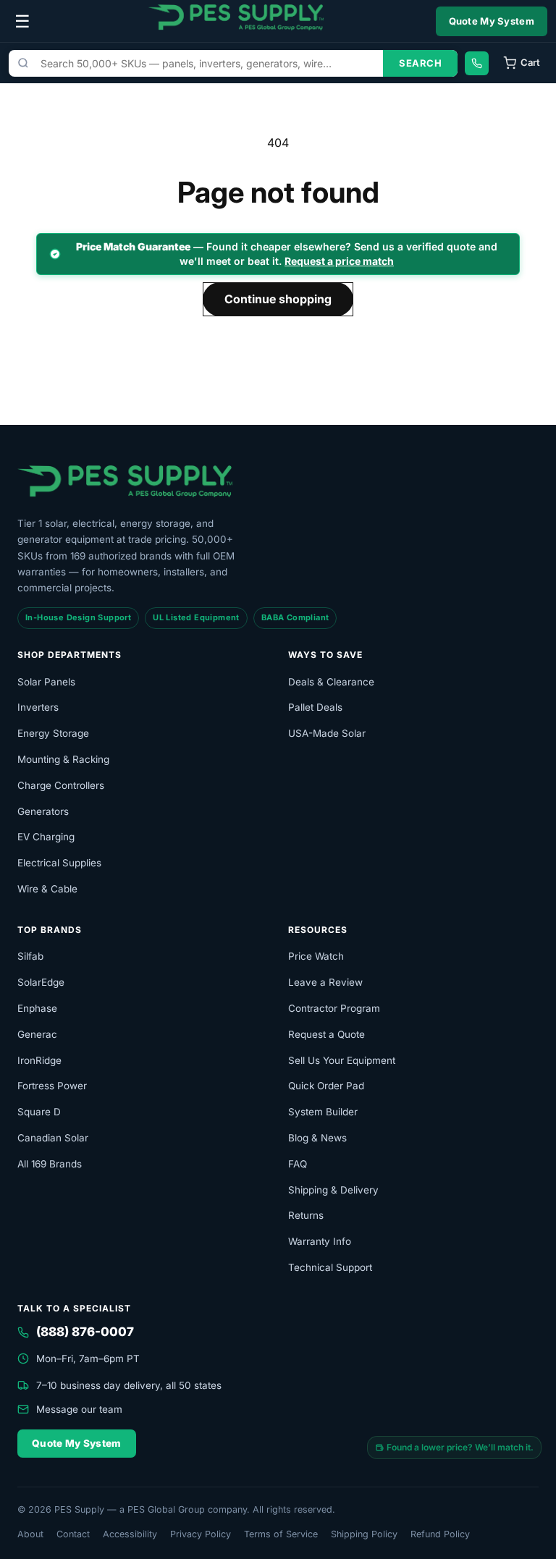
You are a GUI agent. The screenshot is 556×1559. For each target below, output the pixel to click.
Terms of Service (281, 1534)
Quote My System (492, 21)
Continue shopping (278, 299)
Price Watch (316, 956)
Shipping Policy (364, 1534)
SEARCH (420, 63)
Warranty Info (319, 1241)
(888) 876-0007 (85, 1331)
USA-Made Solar (327, 733)
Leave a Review (325, 982)
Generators (43, 811)
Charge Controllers (60, 785)
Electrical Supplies (59, 863)
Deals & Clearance (331, 682)
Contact (73, 1534)
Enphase (37, 1008)
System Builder (323, 1112)
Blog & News (317, 1138)
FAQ (297, 1164)
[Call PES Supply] (477, 63)
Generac (37, 1034)
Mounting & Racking (63, 759)
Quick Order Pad (326, 1085)
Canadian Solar (52, 1138)
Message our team (79, 1409)
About (30, 1534)
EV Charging (46, 836)
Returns (306, 1215)
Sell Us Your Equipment (341, 1060)
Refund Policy (440, 1534)
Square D (39, 1112)
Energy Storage (53, 733)
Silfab (30, 956)
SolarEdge (40, 982)
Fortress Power (52, 1085)
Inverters (38, 707)
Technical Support (330, 1267)
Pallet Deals (315, 707)
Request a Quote (326, 1034)
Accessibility (130, 1534)
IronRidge (39, 1060)
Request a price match (339, 261)
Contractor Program (334, 1008)
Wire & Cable (47, 889)
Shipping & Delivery (333, 1190)
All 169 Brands (49, 1164)
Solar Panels (46, 682)
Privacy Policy (200, 1534)
